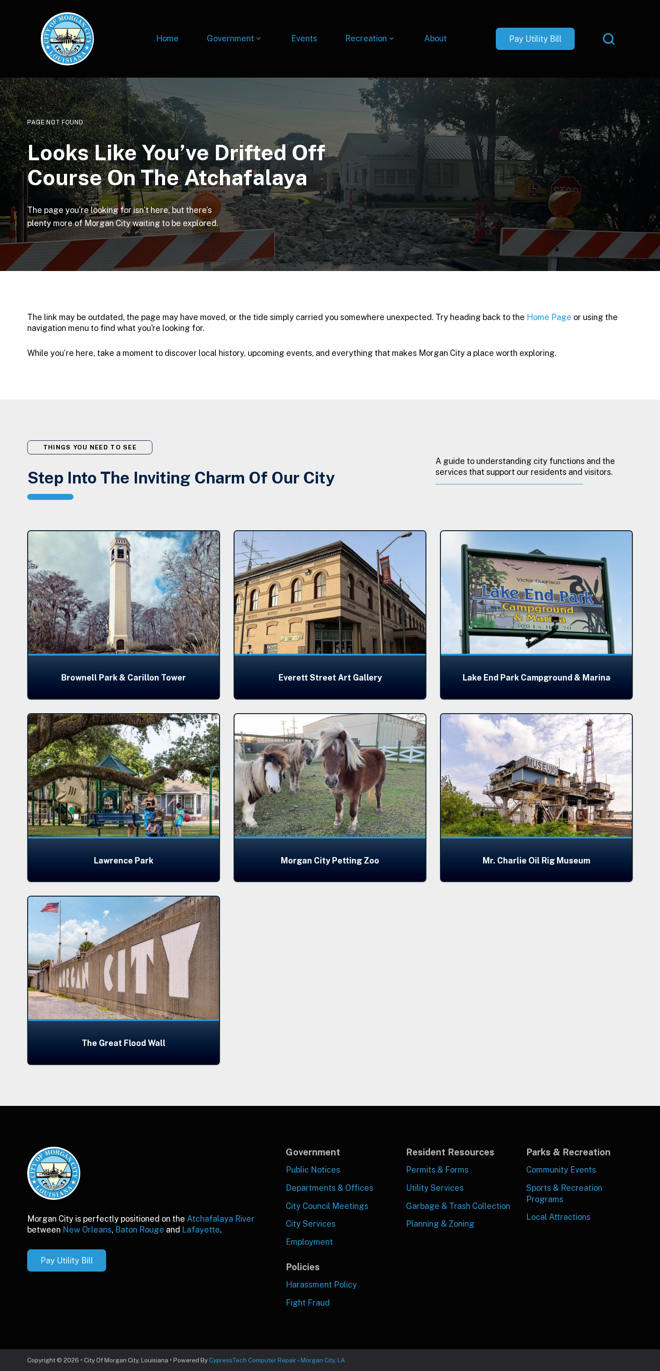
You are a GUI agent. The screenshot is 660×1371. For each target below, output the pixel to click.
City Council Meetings (327, 1206)
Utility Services (435, 1188)
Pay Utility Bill (535, 39)
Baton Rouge (139, 1229)
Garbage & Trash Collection (458, 1206)
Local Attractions (558, 1217)
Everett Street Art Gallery (330, 677)
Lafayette (201, 1229)
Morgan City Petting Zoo (330, 860)
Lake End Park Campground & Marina (537, 677)
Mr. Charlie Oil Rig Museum (536, 860)
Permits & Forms (437, 1169)
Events (304, 38)
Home (167, 38)
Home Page (549, 317)
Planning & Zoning (440, 1223)
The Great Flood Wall (124, 1043)
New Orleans (87, 1229)
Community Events (561, 1169)
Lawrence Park (123, 860)
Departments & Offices (329, 1188)
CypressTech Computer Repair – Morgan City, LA (277, 1360)
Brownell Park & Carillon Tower (123, 677)
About (435, 38)
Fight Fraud (308, 1302)
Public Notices (313, 1169)
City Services (311, 1223)
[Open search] (608, 39)
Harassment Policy (321, 1284)
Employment (309, 1242)
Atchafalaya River (220, 1218)
